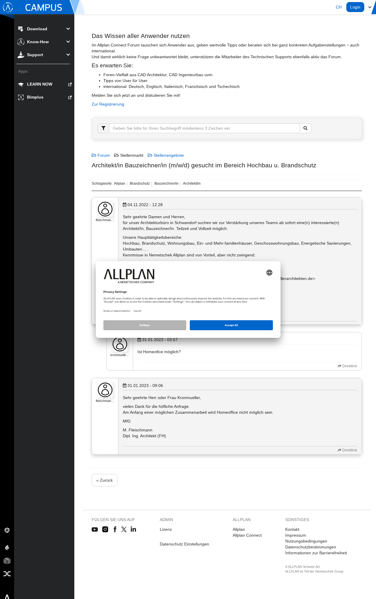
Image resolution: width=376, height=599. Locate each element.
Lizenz (166, 529)
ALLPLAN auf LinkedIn (133, 529)
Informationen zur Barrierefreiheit (316, 552)
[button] (339, 7)
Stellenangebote (168, 155)
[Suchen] (305, 128)
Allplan (239, 529)
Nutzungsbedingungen (306, 541)
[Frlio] (7, 560)
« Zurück (104, 480)
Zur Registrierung (108, 104)
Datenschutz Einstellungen (184, 544)
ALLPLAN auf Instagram (105, 529)
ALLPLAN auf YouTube (95, 529)
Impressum (295, 535)
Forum (103, 155)
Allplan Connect (247, 535)
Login (355, 7)
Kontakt (292, 529)
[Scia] (7, 547)
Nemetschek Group (329, 571)
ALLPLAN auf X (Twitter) (123, 529)
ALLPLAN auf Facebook (115, 529)
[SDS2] (7, 530)
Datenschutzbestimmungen (310, 547)
